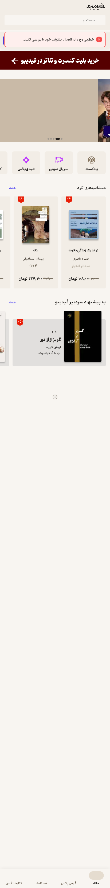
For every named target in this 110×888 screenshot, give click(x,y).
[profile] (7, 7)
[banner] (55, 60)
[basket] (20, 7)
